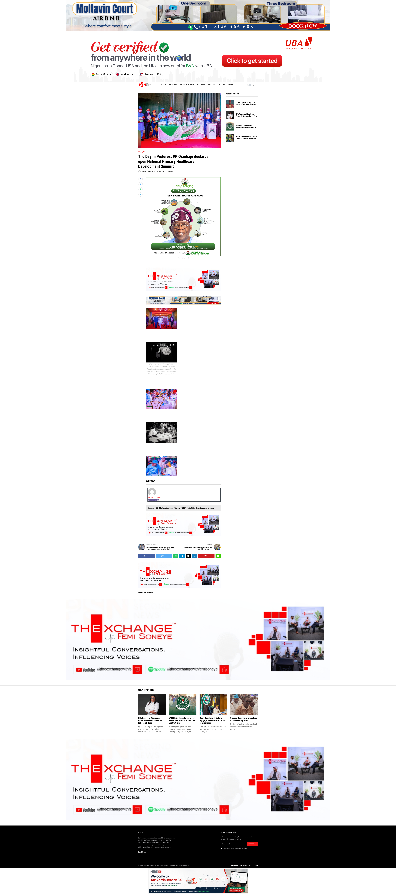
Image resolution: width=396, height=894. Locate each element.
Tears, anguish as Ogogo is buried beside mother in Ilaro (246, 104)
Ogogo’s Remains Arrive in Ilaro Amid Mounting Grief (243, 719)
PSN (189, 865)
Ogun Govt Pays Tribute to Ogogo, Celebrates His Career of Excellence (212, 720)
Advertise (243, 865)
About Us (234, 865)
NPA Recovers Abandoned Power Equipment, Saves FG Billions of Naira (246, 116)
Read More (142, 852)
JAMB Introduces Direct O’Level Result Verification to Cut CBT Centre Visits (246, 127)
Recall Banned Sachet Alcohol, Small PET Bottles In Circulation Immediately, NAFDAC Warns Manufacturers (247, 140)
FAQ (250, 865)
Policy (256, 865)
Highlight (141, 152)
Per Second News (148, 171)
